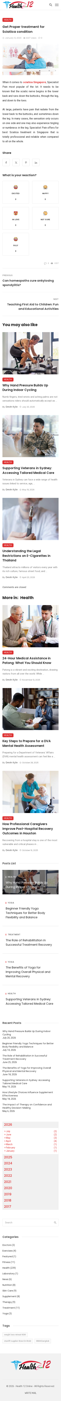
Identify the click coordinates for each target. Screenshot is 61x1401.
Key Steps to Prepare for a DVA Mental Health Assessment (26, 743)
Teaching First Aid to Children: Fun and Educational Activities (33, 306)
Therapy (7, 1302)
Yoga (11, 903)
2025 (8, 1157)
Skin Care (7, 1290)
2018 (7, 1200)
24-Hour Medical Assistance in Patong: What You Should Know (26, 660)
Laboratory (8, 1273)
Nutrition (7, 1285)
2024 (8, 1163)
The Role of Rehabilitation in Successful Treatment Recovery (29, 942)
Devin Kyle (12, 406)
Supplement (9, 1296)
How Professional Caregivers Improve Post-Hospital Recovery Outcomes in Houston (27, 829)
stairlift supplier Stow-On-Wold (17, 1341)
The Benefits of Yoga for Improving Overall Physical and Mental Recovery (28, 971)
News (5, 1279)
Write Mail (30, 1393)
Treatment (14, 934)
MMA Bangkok (42, 1341)
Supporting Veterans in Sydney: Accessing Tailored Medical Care (28, 470)
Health (7, 19)
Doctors (6, 1245)
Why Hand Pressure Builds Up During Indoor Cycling (25, 387)
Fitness (6, 1262)
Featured (7, 1256)
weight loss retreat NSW (15, 1335)
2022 (8, 1175)
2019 (7, 1194)
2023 (8, 1169)
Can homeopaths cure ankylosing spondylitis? (28, 283)
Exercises (7, 1250)
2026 (8, 1124)
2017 (7, 1206)
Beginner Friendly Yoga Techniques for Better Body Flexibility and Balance (25, 912)
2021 (7, 1182)
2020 (8, 1188)
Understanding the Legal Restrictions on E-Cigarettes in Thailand (26, 556)
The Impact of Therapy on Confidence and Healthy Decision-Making (27, 1106)
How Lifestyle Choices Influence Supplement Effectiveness (27, 1094)
